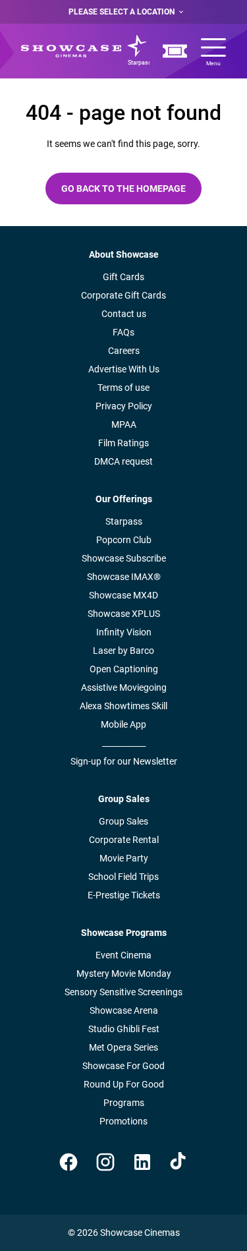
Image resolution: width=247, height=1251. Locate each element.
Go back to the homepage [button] (123, 188)
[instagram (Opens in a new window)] (105, 1162)
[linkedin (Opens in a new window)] (142, 1162)
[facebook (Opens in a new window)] (68, 1162)
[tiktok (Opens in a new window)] (179, 1162)
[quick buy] (175, 51)
